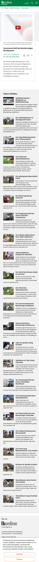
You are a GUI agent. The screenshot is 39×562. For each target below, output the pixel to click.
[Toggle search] (32, 3)
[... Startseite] (7, 3)
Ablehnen (19, 554)
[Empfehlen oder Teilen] (32, 55)
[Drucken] (24, 55)
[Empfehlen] (28, 55)
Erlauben (19, 559)
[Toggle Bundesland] (27, 3)
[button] (36, 3)
